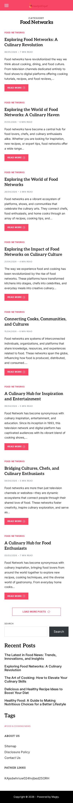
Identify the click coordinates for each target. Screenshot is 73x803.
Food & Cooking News (18, 726)
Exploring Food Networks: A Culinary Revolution (31, 42)
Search (9, 623)
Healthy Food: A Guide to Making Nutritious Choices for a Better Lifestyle (35, 702)
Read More (15, 87)
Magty (55, 796)
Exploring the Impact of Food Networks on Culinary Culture (33, 252)
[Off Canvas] (6, 5)
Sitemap (10, 746)
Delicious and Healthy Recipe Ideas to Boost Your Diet (33, 691)
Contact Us (12, 758)
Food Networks (14, 32)
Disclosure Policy (17, 752)
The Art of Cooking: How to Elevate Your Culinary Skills (35, 679)
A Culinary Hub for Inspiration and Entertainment (33, 396)
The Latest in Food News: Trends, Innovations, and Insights (30, 657)
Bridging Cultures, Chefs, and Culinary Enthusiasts (31, 471)
